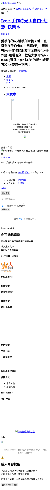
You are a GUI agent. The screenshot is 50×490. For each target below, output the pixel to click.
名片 (8, 83)
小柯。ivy (5, 157)
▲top (3, 188)
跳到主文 (5, 34)
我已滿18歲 (6, 485)
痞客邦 (21, 172)
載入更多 (5, 193)
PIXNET (12, 450)
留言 (27, 172)
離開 (15, 485)
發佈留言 (5, 209)
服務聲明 (28, 453)
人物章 (21, 183)
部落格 (9, 80)
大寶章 (11, 94)
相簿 (8, 76)
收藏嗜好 (23, 71)
